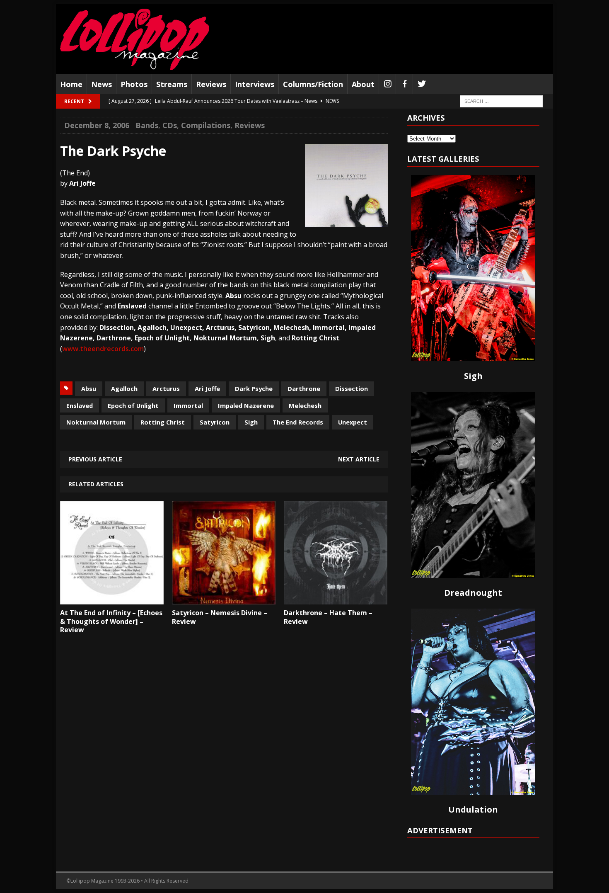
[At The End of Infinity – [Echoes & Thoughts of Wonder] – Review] (112, 598)
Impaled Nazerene (246, 405)
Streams (171, 84)
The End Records (298, 422)
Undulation (473, 809)
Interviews (254, 84)
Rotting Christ (162, 422)
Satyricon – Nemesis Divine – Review (219, 617)
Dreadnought (473, 592)
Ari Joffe (207, 388)
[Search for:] (501, 101)
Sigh (251, 422)
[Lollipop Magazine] (134, 39)
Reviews (211, 84)
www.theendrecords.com (103, 348)
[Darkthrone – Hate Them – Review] (335, 598)
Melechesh (305, 405)
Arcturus (166, 388)
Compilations (205, 125)
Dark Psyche (254, 388)
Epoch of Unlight (133, 405)
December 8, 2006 (96, 125)
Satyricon (215, 422)
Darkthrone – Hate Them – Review (328, 617)
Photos (134, 84)
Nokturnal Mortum (96, 422)
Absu (88, 388)
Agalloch (124, 388)
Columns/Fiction (313, 84)
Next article (358, 459)
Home (71, 84)
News (101, 84)
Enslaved (79, 405)
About (363, 84)
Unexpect (352, 422)
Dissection (351, 388)
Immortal (188, 405)
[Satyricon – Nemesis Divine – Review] (224, 598)
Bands (146, 125)
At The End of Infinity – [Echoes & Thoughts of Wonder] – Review (111, 621)
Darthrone (304, 388)
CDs (169, 125)
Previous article (95, 459)
